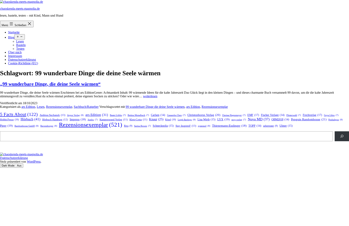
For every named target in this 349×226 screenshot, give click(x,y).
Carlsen (158, 115)
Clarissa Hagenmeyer (234, 115)
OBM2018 (280, 119)
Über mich (15, 52)
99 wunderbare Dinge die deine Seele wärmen (155, 106)
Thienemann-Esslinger (229, 125)
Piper (6, 125)
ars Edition (28, 106)
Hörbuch (30, 119)
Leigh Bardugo (187, 119)
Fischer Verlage (273, 115)
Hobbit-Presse (9, 119)
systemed (204, 126)
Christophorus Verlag (203, 115)
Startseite (14, 32)
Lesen (20, 41)
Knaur (156, 119)
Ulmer (286, 125)
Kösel (170, 119)
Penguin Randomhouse (309, 119)
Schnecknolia (163, 125)
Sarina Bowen (142, 126)
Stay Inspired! (186, 125)
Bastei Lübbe (118, 115)
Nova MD (259, 119)
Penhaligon (335, 119)
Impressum (15, 56)
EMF (253, 115)
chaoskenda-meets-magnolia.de (20, 8)
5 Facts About (19, 114)
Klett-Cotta (138, 119)
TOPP (254, 125)
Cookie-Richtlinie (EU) (23, 63)
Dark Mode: (9, 165)
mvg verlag (238, 120)
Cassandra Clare (176, 115)
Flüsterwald (293, 115)
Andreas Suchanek (52, 115)
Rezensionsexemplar (59, 106)
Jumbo (93, 120)
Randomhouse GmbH (27, 126)
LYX (223, 119)
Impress (78, 119)
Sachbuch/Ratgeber (86, 106)
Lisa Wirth (206, 119)
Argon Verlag (75, 115)
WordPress (34, 161)
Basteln (21, 45)
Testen (20, 48)
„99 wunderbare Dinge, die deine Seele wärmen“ (50, 84)
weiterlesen (150, 96)
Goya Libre (331, 115)
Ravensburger (48, 126)
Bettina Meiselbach (138, 115)
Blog (11, 37)
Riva (128, 126)
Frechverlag (312, 115)
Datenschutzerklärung (22, 59)
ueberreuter (270, 126)
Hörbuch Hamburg (55, 119)
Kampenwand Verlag (114, 119)
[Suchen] (342, 136)
